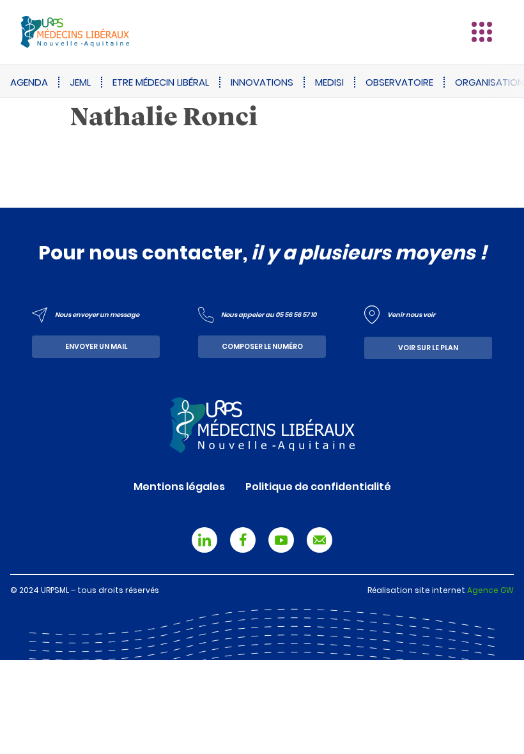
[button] (481, 32)
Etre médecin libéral (160, 82)
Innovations (262, 82)
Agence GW (490, 590)
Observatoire (399, 82)
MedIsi (329, 82)
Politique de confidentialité (318, 486)
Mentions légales (179, 486)
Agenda (29, 82)
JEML (80, 82)
